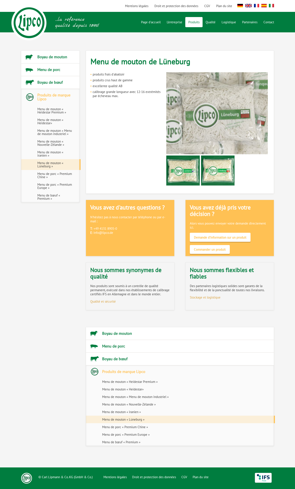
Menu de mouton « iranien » (50, 153)
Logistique (229, 22)
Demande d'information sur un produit (220, 237)
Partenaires (249, 22)
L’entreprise (174, 22)
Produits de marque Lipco (53, 97)
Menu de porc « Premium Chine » (54, 175)
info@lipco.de (103, 233)
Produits (194, 22)
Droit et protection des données (176, 6)
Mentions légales (136, 6)
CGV (207, 6)
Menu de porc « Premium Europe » (54, 186)
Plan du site (224, 6)
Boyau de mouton (52, 56)
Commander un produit (210, 249)
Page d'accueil (151, 22)
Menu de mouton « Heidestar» (50, 121)
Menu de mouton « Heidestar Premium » (51, 110)
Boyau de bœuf (50, 82)
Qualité (211, 22)
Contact (268, 22)
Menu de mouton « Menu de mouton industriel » (54, 132)
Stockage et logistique (205, 297)
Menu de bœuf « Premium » (48, 197)
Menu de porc (48, 69)
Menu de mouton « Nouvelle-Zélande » (50, 143)
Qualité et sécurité (103, 301)
